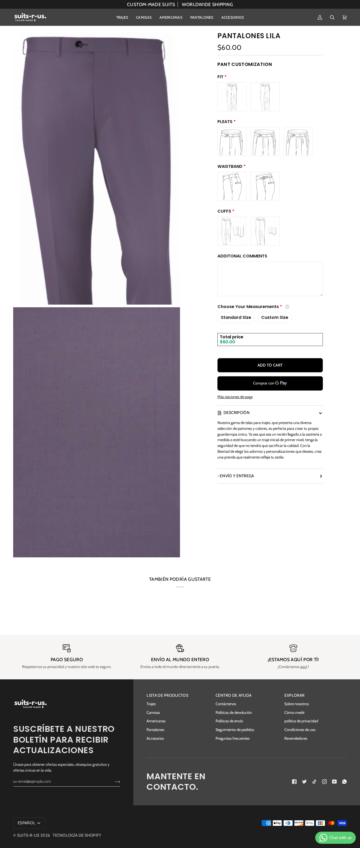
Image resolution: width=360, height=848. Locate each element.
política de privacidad (301, 721)
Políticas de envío (229, 721)
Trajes (151, 703)
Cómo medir (294, 712)
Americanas (156, 721)
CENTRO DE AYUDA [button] (234, 695)
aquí (303, 666)
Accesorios (155, 738)
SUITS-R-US (28, 835)
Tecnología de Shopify (77, 835)
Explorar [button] (294, 695)
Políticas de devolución (234, 712)
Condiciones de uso (299, 729)
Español (27, 822)
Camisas (153, 712)
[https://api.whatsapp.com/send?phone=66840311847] (344, 781)
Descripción (236, 412)
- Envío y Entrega (235, 475)
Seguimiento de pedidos (235, 729)
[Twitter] (304, 781)
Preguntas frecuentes (233, 738)
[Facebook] (294, 781)
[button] (122, 17)
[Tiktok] (314, 781)
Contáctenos (226, 703)
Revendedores (295, 738)
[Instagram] (324, 781)
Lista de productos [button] (167, 695)
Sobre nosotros (296, 703)
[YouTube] (334, 781)
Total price (231, 336)
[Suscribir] (113, 781)
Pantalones (155, 729)
